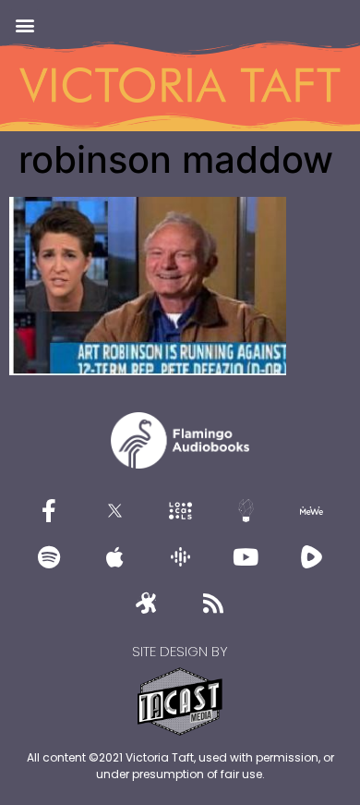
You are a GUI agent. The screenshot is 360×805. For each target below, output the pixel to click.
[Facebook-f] (49, 510)
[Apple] (114, 556)
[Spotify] (49, 556)
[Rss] (213, 602)
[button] (24, 24)
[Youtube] (245, 556)
